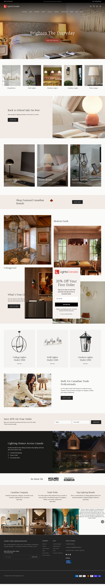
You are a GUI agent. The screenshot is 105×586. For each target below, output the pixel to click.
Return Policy (56, 548)
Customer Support (57, 544)
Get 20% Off (66, 304)
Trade (71, 12)
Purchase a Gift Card (58, 553)
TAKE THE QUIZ (14, 306)
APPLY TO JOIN (67, 398)
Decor (43, 12)
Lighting (24, 12)
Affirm (43, 550)
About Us (44, 544)
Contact (44, 546)
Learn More (19, 499)
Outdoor (36, 12)
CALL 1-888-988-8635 (96, 1)
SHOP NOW (77, 202)
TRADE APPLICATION (8, 1)
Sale (82, 12)
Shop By (50, 12)
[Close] (78, 269)
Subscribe (96, 422)
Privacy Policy (45, 553)
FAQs (54, 550)
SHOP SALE (13, 120)
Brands (57, 12)
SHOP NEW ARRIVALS (52, 40)
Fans (30, 12)
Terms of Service (46, 555)
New (77, 12)
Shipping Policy (56, 546)
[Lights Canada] (11, 6)
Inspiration (64, 12)
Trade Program (45, 548)
